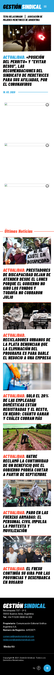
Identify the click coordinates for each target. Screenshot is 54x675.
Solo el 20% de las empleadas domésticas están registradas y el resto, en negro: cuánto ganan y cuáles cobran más (26, 407)
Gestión (22, 6)
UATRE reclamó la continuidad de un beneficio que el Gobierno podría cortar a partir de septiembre (25, 465)
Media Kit (9, 646)
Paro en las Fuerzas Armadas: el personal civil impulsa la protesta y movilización (25, 521)
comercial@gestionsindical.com (18, 636)
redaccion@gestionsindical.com (18, 639)
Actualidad (13, 57)
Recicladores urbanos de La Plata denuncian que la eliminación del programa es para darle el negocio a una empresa (27, 348)
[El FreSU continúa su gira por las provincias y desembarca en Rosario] (27, 549)
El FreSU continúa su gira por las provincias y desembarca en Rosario (26, 575)
